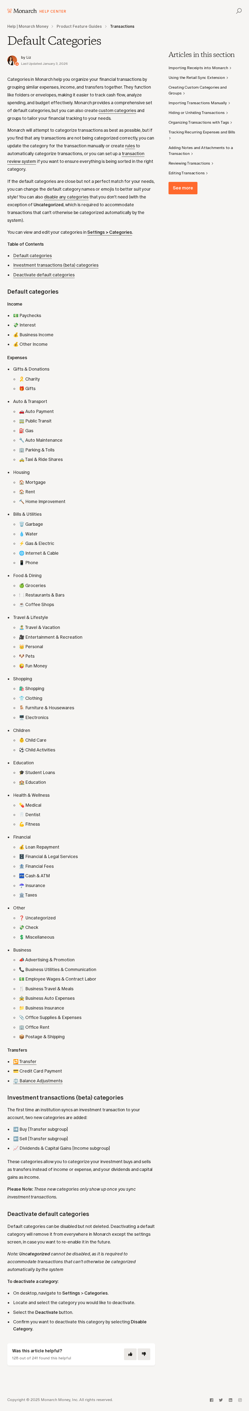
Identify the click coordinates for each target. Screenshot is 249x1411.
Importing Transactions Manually (198, 103)
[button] (238, 11)
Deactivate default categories (44, 275)
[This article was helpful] (130, 1354)
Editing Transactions (187, 173)
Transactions (122, 26)
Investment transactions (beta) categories (55, 265)
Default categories (32, 255)
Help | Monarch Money (27, 26)
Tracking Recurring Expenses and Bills (202, 132)
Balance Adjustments (37, 1081)
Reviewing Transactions (189, 163)
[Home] (22, 11)
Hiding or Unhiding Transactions (197, 112)
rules (130, 146)
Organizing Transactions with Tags (199, 122)
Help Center (52, 11)
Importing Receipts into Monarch (198, 67)
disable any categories (66, 197)
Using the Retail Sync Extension (197, 77)
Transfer (24, 1061)
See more (183, 188)
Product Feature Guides (79, 26)
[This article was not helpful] (144, 1354)
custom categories (117, 110)
